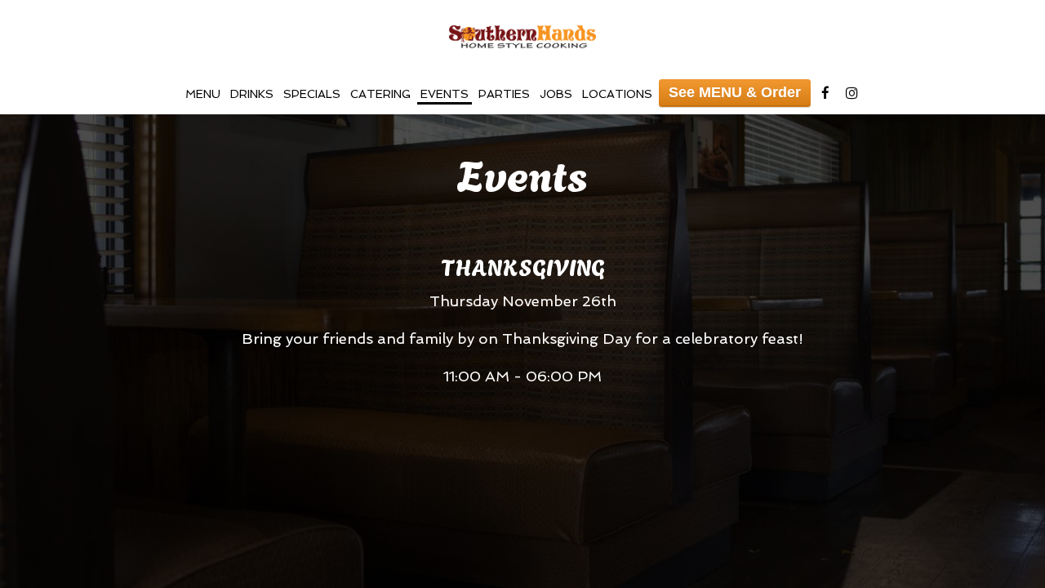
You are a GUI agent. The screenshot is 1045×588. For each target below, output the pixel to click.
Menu (202, 93)
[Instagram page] (851, 93)
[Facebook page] (825, 93)
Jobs (556, 93)
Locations (617, 93)
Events (444, 93)
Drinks (251, 93)
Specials (311, 93)
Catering (380, 93)
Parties (504, 93)
